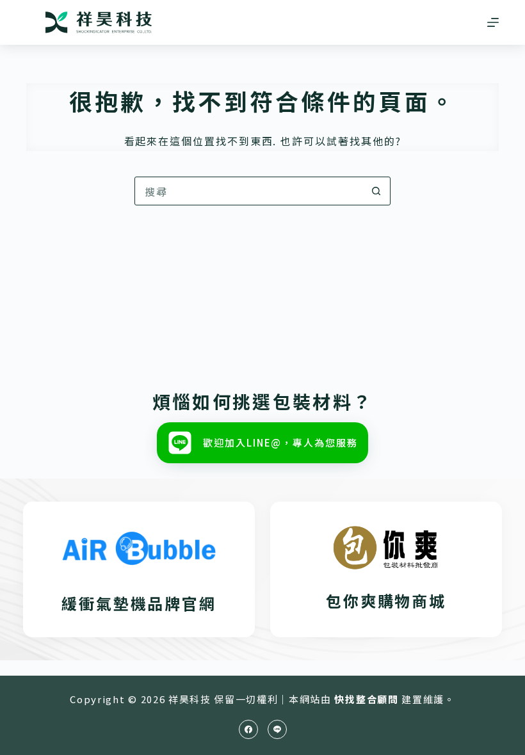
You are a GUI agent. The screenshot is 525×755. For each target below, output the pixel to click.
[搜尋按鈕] (376, 191)
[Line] (277, 729)
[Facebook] (248, 729)
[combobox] (248, 191)
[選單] (493, 22)
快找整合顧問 (366, 699)
